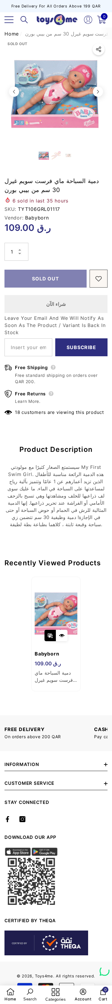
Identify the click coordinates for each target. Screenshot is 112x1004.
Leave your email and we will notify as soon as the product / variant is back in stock (55, 325)
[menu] (8, 19)
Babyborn (37, 218)
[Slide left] (14, 92)
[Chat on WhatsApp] (104, 968)
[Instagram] (22, 819)
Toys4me (44, 976)
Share (99, 49)
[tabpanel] (56, 634)
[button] (24, 19)
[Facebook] (7, 819)
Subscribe (81, 347)
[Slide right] (98, 92)
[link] (10, 994)
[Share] (99, 49)
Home (11, 34)
